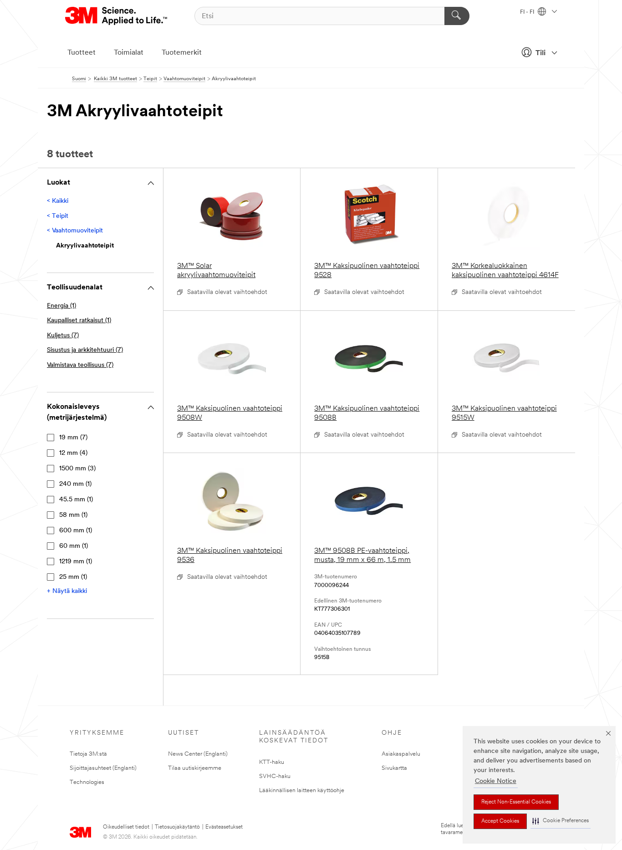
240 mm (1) (75, 484)
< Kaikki (57, 201)
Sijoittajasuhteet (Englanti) (103, 768)
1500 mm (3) (77, 468)
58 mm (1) (73, 515)
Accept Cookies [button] (500, 821)
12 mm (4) (73, 453)
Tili (540, 53)
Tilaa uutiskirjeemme (194, 768)
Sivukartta (394, 768)
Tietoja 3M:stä (88, 754)
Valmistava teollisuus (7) (80, 365)
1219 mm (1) (75, 561)
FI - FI (527, 12)
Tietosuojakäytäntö (177, 827)
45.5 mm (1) (76, 499)
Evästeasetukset (224, 827)
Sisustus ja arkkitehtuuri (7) (85, 350)
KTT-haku (271, 762)
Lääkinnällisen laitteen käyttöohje (301, 790)
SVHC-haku (275, 776)
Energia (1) (61, 306)
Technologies (87, 782)
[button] (560, 821)
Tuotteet (81, 53)
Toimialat (128, 53)
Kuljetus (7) (63, 335)
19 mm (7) (73, 437)
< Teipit (57, 216)
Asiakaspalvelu (401, 754)
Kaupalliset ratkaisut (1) (79, 320)
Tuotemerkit (182, 53)
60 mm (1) (73, 546)
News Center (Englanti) (198, 754)
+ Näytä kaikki (67, 591)
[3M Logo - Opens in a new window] (116, 16)
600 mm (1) (75, 530)
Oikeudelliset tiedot (126, 827)
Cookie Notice (495, 781)
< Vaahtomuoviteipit (75, 230)
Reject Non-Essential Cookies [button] (516, 802)
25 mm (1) (73, 577)
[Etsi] (456, 16)
